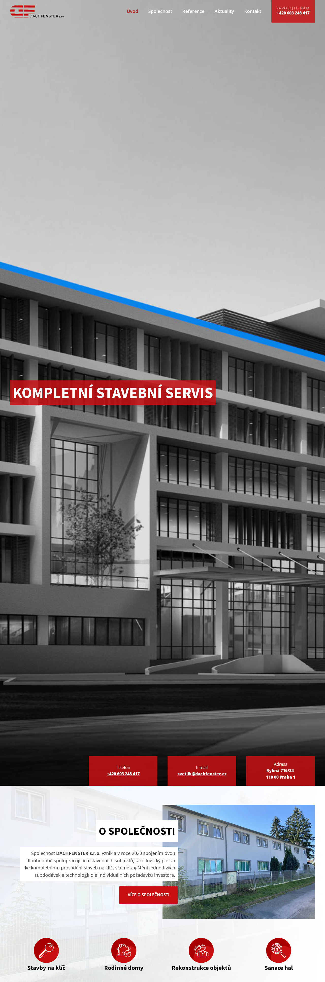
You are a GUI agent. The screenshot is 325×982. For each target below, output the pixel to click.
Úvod (132, 11)
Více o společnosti (148, 895)
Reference (193, 11)
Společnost (160, 11)
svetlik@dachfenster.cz (201, 774)
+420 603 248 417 (123, 774)
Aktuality (224, 11)
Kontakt (252, 11)
